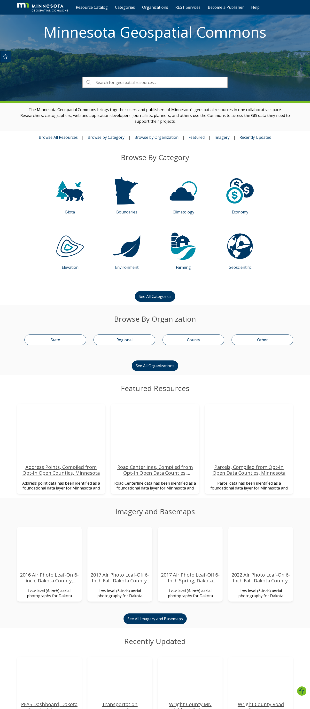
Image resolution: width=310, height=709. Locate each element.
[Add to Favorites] (5, 56)
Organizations (155, 7)
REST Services (188, 7)
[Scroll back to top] (301, 691)
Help (255, 7)
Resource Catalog (92, 7)
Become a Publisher (226, 7)
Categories (125, 7)
